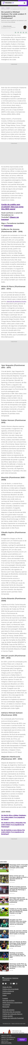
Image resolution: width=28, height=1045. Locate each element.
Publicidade (6, 993)
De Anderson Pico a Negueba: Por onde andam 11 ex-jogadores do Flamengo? (13, 824)
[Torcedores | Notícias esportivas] (8, 3)
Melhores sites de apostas (11, 1012)
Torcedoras (6, 1005)
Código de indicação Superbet (13, 1018)
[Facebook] (3, 984)
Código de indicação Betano (12, 1014)
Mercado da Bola (8, 1000)
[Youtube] (14, 984)
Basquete (5, 1007)
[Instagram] (11, 984)
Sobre (4, 995)
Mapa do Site (7, 987)
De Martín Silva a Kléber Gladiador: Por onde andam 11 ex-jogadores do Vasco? (13, 817)
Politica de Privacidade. (6, 1042)
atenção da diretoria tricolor (16, 301)
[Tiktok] (8, 984)
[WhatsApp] (16, 984)
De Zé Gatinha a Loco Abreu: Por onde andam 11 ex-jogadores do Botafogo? (13, 832)
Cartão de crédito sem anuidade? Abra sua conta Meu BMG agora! (12, 207)
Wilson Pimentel (7, 26)
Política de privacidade (10, 989)
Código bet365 (7, 1016)
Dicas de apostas (8, 1010)
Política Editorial (8, 991)
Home (2, 8)
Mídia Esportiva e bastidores (12, 1002)
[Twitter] (5, 983)
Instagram (8, 225)
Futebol (8, 8)
